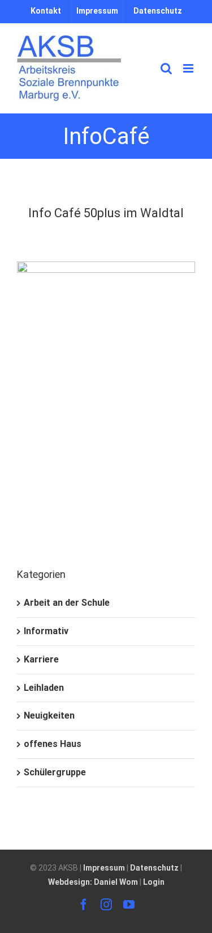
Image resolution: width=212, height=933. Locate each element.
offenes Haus (52, 743)
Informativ (46, 631)
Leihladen (44, 687)
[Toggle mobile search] (166, 68)
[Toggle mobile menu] (189, 68)
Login (154, 881)
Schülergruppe (55, 772)
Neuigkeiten (49, 715)
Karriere (41, 659)
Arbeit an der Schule (67, 602)
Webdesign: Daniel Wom (93, 881)
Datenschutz (154, 867)
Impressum (104, 867)
